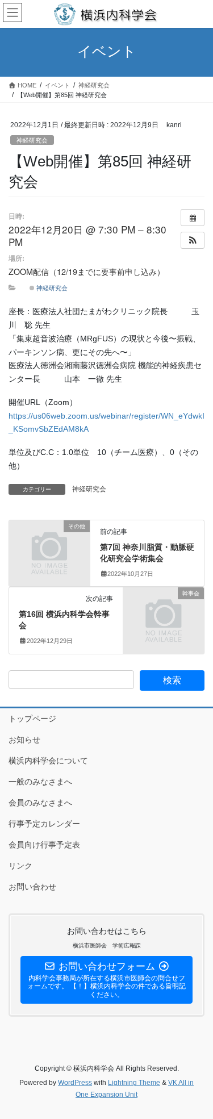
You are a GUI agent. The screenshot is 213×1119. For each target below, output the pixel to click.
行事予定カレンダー (44, 823)
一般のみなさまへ (40, 781)
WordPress (75, 1083)
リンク (20, 865)
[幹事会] (163, 611)
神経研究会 (32, 140)
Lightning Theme (134, 1083)
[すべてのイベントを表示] (192, 217)
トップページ (32, 718)
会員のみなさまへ (40, 802)
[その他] (49, 544)
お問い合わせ (32, 886)
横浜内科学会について (48, 760)
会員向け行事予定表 (44, 844)
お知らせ (24, 739)
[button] (192, 240)
